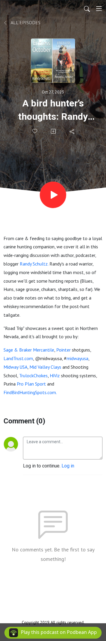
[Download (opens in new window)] (53, 131)
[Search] (87, 8)
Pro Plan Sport (31, 384)
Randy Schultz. (34, 264)
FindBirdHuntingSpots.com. (30, 392)
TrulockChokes (33, 375)
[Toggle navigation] (99, 8)
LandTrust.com (18, 358)
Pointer (63, 350)
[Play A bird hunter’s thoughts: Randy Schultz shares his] (53, 195)
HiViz (55, 375)
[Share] (72, 131)
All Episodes (25, 22)
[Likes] (35, 131)
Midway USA (15, 367)
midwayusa (77, 358)
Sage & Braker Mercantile (29, 350)
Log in (68, 466)
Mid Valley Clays (45, 367)
